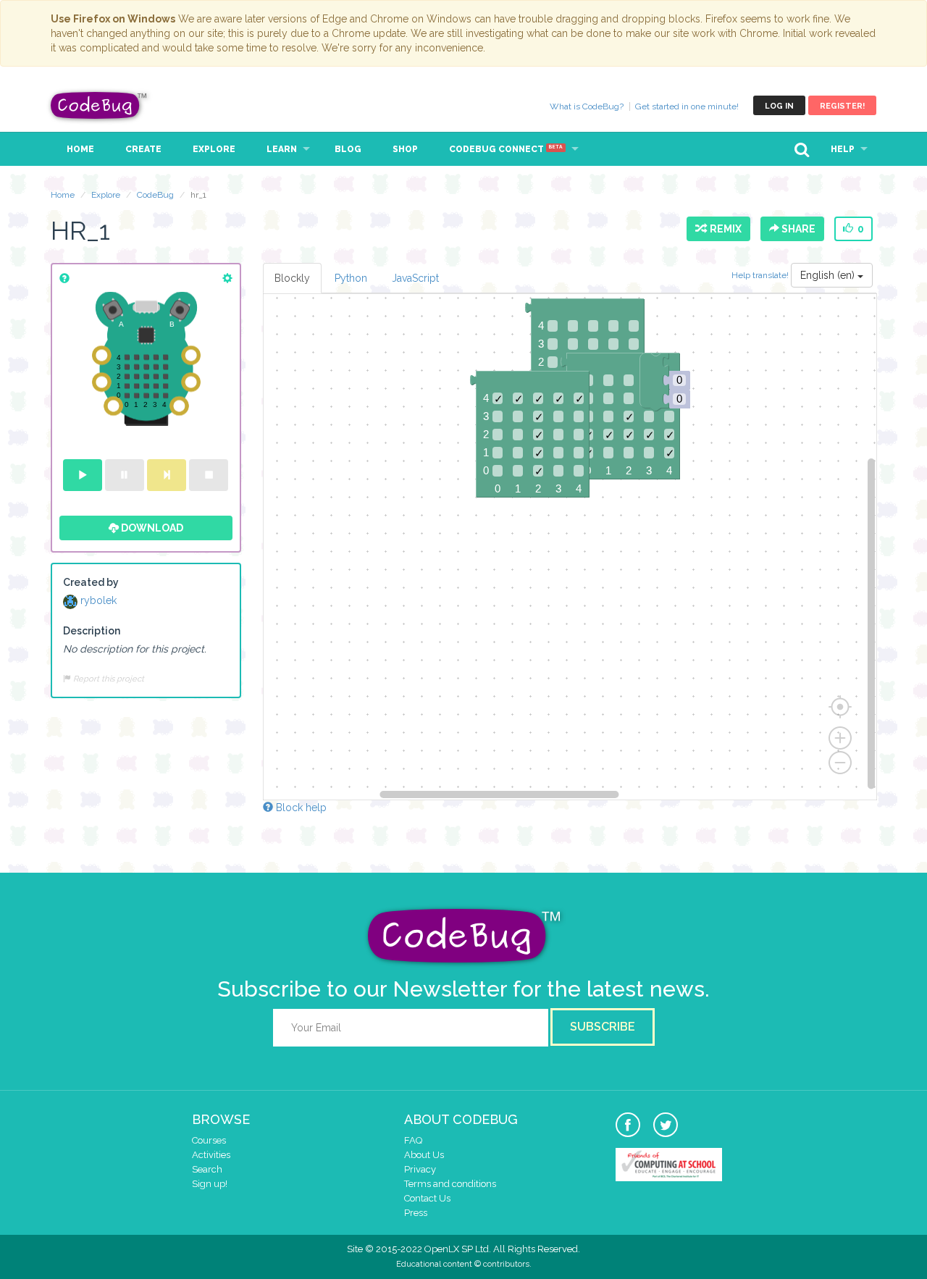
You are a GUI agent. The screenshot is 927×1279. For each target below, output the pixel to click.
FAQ (413, 1140)
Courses (209, 1140)
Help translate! (761, 275)
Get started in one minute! (687, 106)
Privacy (420, 1169)
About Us (424, 1154)
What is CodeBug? (587, 106)
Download (151, 528)
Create (143, 149)
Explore (214, 149)
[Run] (82, 475)
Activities (211, 1154)
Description (91, 631)
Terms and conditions (450, 1183)
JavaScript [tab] (415, 278)
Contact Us (427, 1198)
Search (207, 1169)
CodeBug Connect (506, 149)
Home (80, 149)
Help (843, 149)
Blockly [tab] (292, 278)
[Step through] (166, 475)
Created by (91, 582)
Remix (723, 229)
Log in (779, 106)
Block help (300, 807)
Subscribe (602, 1026)
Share (797, 229)
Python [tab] (351, 278)
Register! (842, 106)
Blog (348, 149)
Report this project (107, 679)
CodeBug (99, 105)
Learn (282, 149)
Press (415, 1212)
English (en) (828, 275)
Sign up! (209, 1183)
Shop (405, 149)
